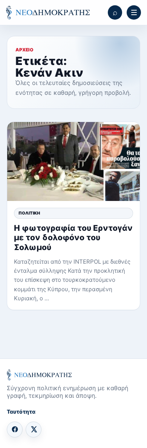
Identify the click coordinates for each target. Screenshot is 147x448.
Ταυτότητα (21, 411)
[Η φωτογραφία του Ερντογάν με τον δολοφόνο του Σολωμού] (73, 161)
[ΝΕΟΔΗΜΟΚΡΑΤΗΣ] (48, 13)
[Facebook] (15, 429)
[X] (33, 429)
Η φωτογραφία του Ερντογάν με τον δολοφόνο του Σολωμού (73, 237)
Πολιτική (29, 213)
